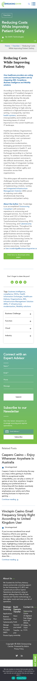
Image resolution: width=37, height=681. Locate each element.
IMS (24, 299)
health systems (10, 115)
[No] (35, 674)
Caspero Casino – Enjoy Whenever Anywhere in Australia (18, 458)
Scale (15, 622)
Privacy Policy (19, 649)
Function (7, 15)
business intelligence (16, 292)
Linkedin (12, 282)
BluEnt (26, 646)
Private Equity (8, 635)
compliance (8, 294)
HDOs (16, 294)
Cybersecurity (25, 224)
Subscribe (18, 437)
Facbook (20, 282)
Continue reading (9, 499)
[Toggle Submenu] (30, 314)
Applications (7, 614)
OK (13, 678)
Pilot (15, 619)
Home (7, 46)
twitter (16, 282)
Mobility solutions (23, 306)
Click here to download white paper (18, 256)
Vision (15, 616)
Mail (24, 282)
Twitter (17, 656)
